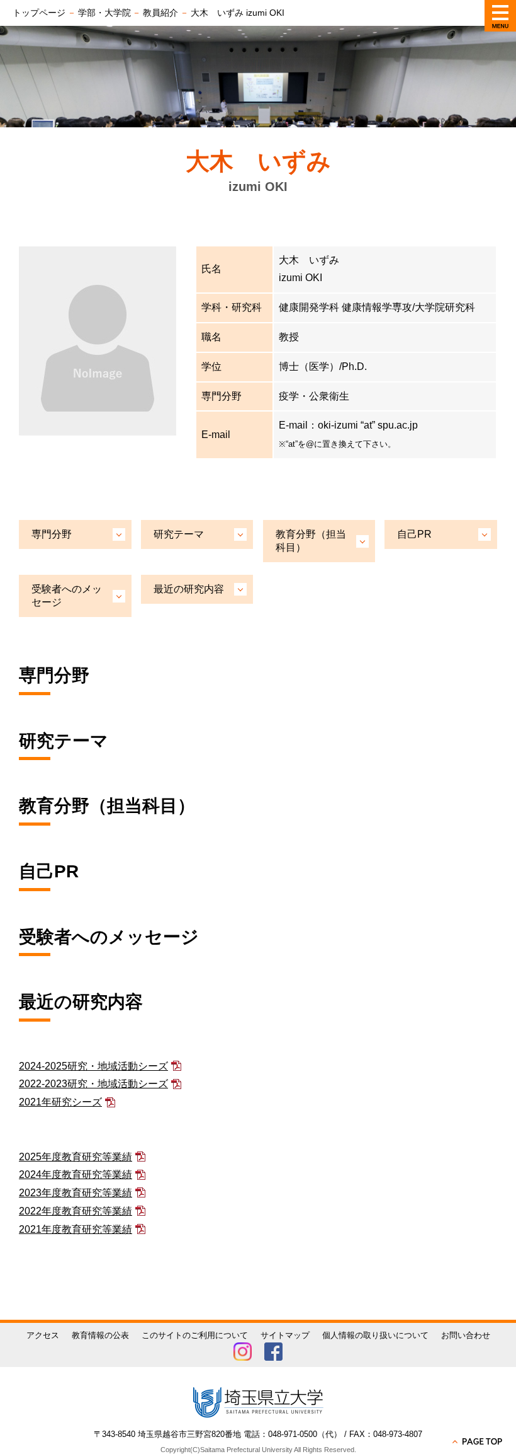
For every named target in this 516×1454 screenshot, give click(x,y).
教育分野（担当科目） (311, 541)
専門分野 (51, 534)
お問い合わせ (465, 1335)
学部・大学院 (104, 13)
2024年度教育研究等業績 (75, 1174)
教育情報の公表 (100, 1335)
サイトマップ (285, 1335)
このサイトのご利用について (195, 1335)
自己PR (414, 534)
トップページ (39, 13)
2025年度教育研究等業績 (75, 1156)
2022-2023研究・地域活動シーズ (93, 1083)
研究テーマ (179, 534)
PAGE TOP (478, 1441)
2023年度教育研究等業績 (75, 1192)
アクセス (42, 1335)
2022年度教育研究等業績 (75, 1211)
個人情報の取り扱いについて (375, 1335)
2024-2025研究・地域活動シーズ (93, 1066)
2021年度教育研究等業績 (75, 1229)
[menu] (500, 16)
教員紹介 (160, 13)
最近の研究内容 (189, 589)
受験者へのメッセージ (66, 596)
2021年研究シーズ (60, 1102)
